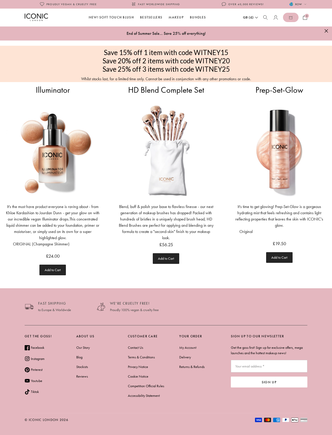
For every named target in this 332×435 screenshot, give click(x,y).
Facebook (37, 347)
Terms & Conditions (141, 357)
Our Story (83, 347)
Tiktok (35, 391)
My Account (187, 347)
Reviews (82, 376)
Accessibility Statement (144, 395)
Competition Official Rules (146, 386)
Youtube (36, 380)
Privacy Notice (138, 366)
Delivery (185, 357)
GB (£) (248, 17)
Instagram (38, 358)
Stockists (82, 366)
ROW (298, 4)
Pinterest (37, 369)
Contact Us (135, 347)
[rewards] (291, 17)
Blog (79, 357)
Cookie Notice (138, 376)
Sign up (269, 382)
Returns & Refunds (192, 366)
